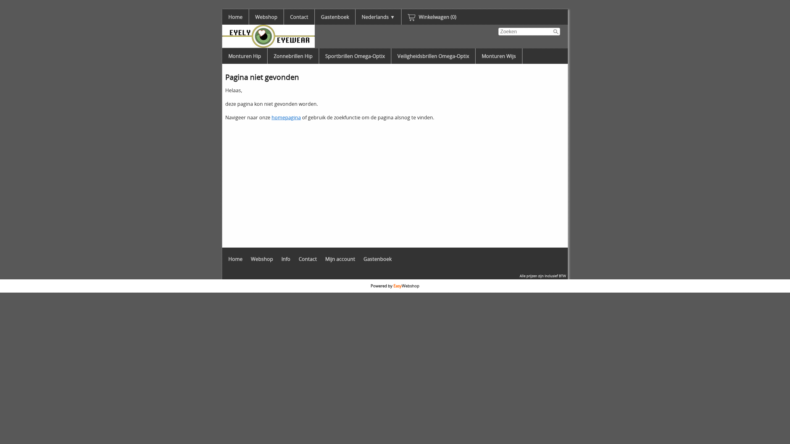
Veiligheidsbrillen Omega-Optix (433, 56)
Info (285, 259)
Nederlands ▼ (378, 17)
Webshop (266, 17)
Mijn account (340, 259)
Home (235, 17)
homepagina (286, 117)
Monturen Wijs (499, 56)
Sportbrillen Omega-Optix (355, 56)
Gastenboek (335, 17)
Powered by (395, 286)
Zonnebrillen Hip (293, 56)
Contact (299, 17)
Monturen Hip (244, 56)
